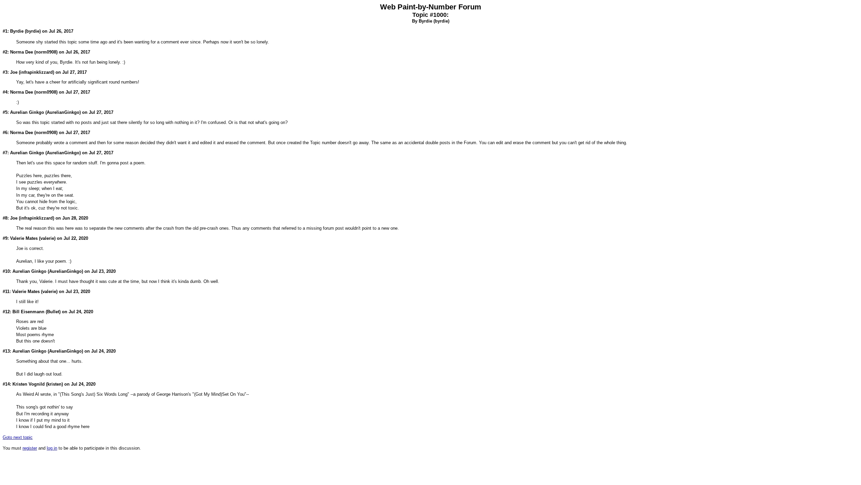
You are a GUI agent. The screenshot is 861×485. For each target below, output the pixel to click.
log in (52, 448)
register (30, 448)
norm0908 (46, 52)
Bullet (53, 311)
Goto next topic (18, 437)
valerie (47, 238)
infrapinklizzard (36, 72)
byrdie (441, 21)
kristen (54, 384)
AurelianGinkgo (63, 112)
